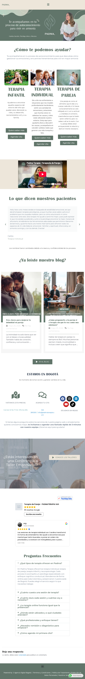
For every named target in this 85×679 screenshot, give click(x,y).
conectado (22, 657)
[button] (48, 4)
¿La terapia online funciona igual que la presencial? (39, 609)
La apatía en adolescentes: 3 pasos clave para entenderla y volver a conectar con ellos (62, 322)
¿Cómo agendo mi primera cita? (36, 635)
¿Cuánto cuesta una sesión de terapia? (39, 595)
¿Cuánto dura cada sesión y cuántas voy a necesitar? (40, 601)
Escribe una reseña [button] (33, 517)
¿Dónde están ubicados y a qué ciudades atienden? (39, 616)
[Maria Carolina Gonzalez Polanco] (65, 500)
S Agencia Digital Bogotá (22, 675)
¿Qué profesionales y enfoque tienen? (39, 623)
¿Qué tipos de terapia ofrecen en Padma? (41, 565)
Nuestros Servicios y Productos (69, 677)
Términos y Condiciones (42, 675)
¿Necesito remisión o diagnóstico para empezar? (38, 629)
